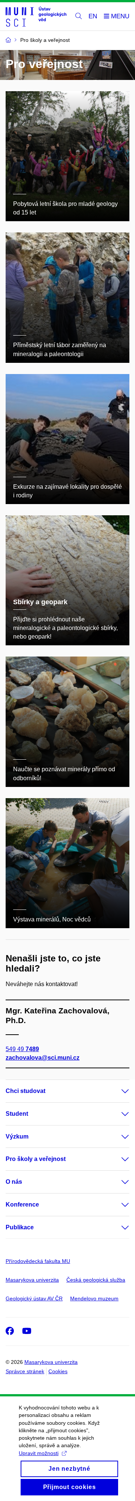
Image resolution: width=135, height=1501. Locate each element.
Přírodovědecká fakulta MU (38, 1261)
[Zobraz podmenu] (117, 1091)
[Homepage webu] (36, 16)
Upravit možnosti (38, 1453)
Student (17, 1114)
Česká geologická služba (95, 1280)
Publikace (20, 1227)
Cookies (58, 1371)
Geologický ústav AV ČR (34, 1298)
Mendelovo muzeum (94, 1298)
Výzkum (17, 1136)
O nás (14, 1182)
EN (92, 16)
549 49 (22, 1049)
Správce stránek (25, 1371)
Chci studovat (25, 1091)
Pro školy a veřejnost (36, 1159)
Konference (22, 1204)
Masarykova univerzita (32, 1280)
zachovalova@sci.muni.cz (43, 1057)
